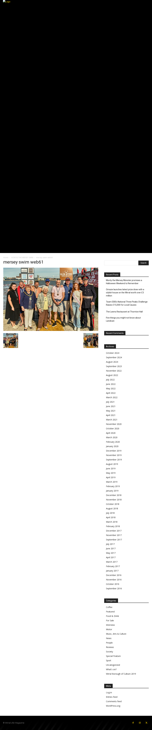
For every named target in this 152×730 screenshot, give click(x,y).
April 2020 (110, 433)
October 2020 (112, 428)
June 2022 (110, 384)
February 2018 (113, 526)
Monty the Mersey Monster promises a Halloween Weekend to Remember (124, 282)
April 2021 (110, 415)
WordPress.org (113, 705)
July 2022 (110, 379)
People (109, 642)
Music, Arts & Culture (116, 633)
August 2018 (112, 508)
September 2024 (114, 357)
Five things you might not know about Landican (123, 319)
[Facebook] (133, 722)
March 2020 (111, 437)
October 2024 (112, 353)
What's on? (111, 669)
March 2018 (111, 521)
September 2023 (114, 366)
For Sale (110, 620)
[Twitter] (146, 722)
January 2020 (112, 446)
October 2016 (112, 584)
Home (5, 257)
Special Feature (113, 656)
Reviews (110, 647)
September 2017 (114, 539)
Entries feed (111, 696)
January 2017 (112, 570)
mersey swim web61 (23, 262)
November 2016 (114, 579)
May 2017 (110, 552)
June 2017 (110, 548)
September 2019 (114, 459)
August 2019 (112, 464)
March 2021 (111, 419)
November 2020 (114, 424)
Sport (108, 660)
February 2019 (113, 486)
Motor (109, 629)
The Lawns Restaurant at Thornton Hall (124, 311)
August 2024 (112, 361)
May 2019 (110, 473)
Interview (110, 624)
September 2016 (114, 588)
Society (109, 651)
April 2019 (110, 477)
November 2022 (114, 370)
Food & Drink (112, 616)
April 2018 (110, 517)
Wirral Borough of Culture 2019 (121, 673)
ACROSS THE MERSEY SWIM (22, 257)
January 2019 (112, 490)
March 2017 (111, 561)
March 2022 (111, 397)
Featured (110, 611)
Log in (109, 692)
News (108, 638)
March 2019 (111, 481)
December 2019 (113, 450)
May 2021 (110, 410)
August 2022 (112, 375)
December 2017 (113, 530)
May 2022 (110, 388)
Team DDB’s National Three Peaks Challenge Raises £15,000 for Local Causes (127, 303)
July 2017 (110, 544)
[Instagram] (139, 722)
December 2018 (113, 495)
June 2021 (110, 406)
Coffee (109, 607)
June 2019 (110, 468)
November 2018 (114, 499)
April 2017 (110, 557)
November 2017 (114, 535)
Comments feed (114, 701)
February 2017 (113, 566)
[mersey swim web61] (50, 330)
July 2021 (110, 401)
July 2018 (110, 513)
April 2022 (110, 393)
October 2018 (112, 504)
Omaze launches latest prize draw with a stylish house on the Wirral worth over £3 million (125, 292)
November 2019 (114, 455)
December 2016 (113, 575)
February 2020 (113, 441)
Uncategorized (113, 664)
